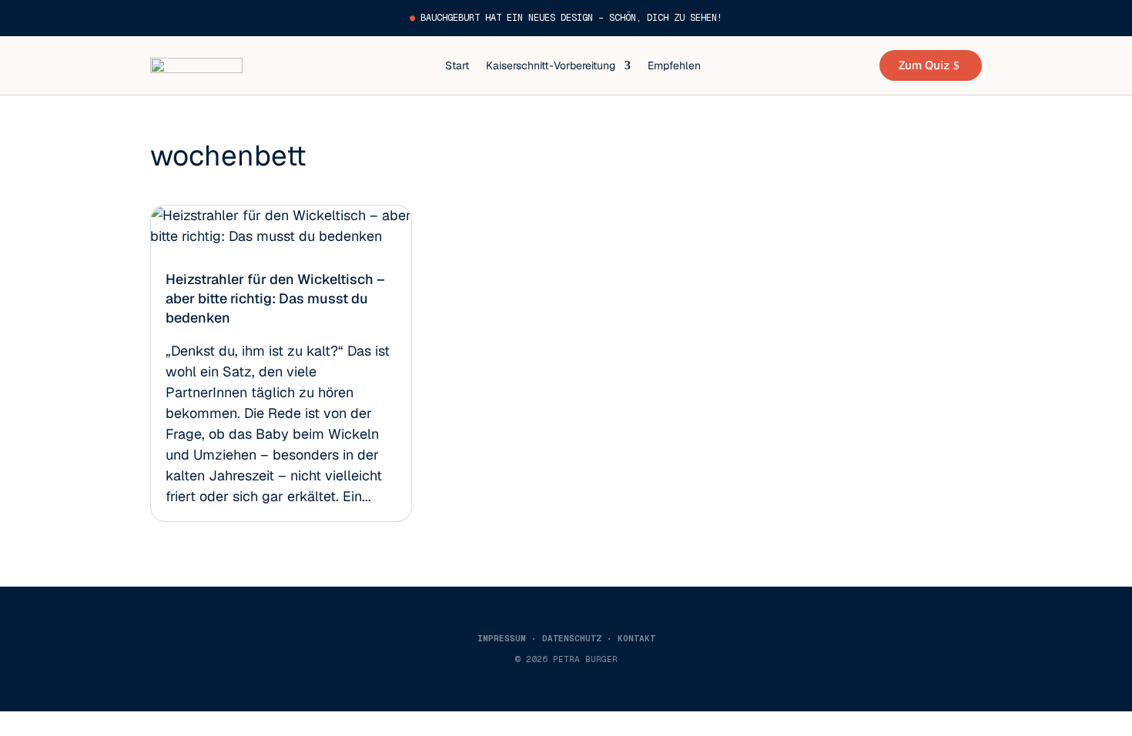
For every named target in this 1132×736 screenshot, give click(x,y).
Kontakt (636, 638)
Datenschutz (571, 638)
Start (457, 65)
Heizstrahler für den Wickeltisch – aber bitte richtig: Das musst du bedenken (275, 298)
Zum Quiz (924, 65)
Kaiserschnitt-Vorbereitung (550, 65)
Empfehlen (674, 65)
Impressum (501, 638)
